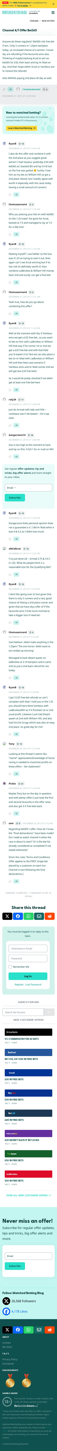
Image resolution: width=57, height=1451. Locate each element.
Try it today (22, 5)
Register (19, 984)
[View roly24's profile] (4, 400)
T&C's (7, 1042)
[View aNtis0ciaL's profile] (4, 549)
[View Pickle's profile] (4, 784)
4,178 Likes (20, 1311)
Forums (34, 21)
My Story (7, 1346)
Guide (14, 1042)
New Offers (48, 21)
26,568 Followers (24, 1301)
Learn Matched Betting (20, 128)
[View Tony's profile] (4, 744)
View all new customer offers (27, 1195)
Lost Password (33, 984)
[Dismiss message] (53, 4)
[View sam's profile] (4, 824)
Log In (28, 976)
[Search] (49, 1012)
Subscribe (15, 497)
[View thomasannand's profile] (19, 89)
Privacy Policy (9, 1359)
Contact (6, 1342)
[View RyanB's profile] (4, 144)
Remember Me (21, 966)
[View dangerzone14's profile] (4, 435)
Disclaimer (8, 1363)
